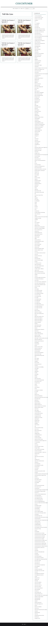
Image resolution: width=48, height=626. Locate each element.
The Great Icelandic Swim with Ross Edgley (41, 502)
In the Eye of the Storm (38, 255)
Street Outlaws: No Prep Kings (39, 449)
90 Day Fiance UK (37, 27)
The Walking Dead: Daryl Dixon (39, 573)
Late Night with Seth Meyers (39, 278)
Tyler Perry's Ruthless (38, 582)
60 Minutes (36, 20)
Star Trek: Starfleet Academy (39, 446)
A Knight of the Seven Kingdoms (40, 40)
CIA (35, 137)
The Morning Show (38, 518)
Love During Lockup (38, 296)
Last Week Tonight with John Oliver (40, 277)
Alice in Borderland (37, 49)
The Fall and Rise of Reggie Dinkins (40, 491)
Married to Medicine (38, 322)
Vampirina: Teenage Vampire (39, 596)
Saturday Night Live (38, 411)
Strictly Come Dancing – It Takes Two (40, 452)
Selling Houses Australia (38, 417)
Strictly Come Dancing (38, 450)
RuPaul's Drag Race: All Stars (39, 407)
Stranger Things (37, 447)
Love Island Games (37, 300)
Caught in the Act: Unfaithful (39, 125)
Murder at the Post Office (39, 346)
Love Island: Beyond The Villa (39, 304)
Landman (36, 274)
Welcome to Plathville (38, 606)
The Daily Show (37, 488)
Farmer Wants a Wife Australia (39, 192)
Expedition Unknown (38, 183)
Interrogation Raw (37, 258)
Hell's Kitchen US (37, 235)
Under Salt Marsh (37, 589)
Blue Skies (36, 108)
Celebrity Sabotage (38, 128)
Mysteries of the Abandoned (39, 352)
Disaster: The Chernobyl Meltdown (40, 160)
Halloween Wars (37, 225)
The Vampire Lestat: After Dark (39, 570)
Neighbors (36, 361)
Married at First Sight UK (38, 319)
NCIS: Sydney (37, 359)
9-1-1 (35, 21)
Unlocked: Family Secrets (38, 593)
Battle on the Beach (38, 83)
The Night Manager (38, 524)
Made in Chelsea (37, 310)
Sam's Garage (37, 410)
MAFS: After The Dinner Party (39, 313)
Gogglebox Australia (38, 218)
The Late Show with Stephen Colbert (40, 512)
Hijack (36, 238)
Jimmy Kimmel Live (37, 267)
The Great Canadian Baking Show (40, 501)
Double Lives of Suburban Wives (40, 166)
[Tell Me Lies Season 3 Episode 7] (24, 29)
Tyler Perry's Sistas (38, 583)
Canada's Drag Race (38, 121)
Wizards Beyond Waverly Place (39, 615)
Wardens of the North (38, 602)
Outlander (36, 369)
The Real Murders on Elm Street (39, 547)
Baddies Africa (37, 79)
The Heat (36, 504)
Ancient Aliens (37, 63)
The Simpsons (37, 554)
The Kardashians (37, 508)
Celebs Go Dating (37, 131)
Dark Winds (36, 151)
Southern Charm (37, 436)
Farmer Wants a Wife (38, 190)
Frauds (36, 202)
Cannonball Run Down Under (39, 122)
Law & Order (37, 280)
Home (14, 8)
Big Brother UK (37, 101)
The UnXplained (37, 566)
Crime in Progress (37, 141)
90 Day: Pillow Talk (37, 33)
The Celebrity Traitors (38, 479)
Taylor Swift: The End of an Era (39, 460)
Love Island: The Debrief (38, 306)
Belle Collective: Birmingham (39, 92)
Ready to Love (37, 394)
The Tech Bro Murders (38, 556)
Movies (36, 345)
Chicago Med (37, 134)
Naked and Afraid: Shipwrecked (39, 355)
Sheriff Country (37, 420)
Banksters (36, 82)
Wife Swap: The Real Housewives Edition (41, 609)
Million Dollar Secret (38, 336)
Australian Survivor (38, 75)
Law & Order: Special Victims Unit (40, 283)
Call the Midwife (37, 118)
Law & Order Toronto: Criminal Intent (40, 281)
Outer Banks (36, 368)
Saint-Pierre (36, 408)
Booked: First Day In (38, 111)
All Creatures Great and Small (39, 53)
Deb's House (37, 157)
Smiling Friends (37, 433)
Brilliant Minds (37, 115)
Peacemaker (36, 374)
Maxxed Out (36, 330)
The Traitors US (37, 563)
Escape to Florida (37, 177)
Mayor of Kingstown (38, 332)
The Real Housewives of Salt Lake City (40, 544)
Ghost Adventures (37, 213)
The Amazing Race (37, 463)
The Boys (36, 476)
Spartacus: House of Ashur (39, 439)
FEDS (35, 196)
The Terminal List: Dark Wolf (39, 557)
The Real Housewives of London (40, 537)
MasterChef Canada (38, 326)
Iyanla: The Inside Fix (38, 264)
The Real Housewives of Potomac (40, 541)
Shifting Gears (37, 421)
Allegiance (36, 59)
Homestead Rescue (38, 239)
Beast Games (37, 88)
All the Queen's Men (38, 56)
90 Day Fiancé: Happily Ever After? (40, 30)
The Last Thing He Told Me (39, 511)
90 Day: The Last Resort (38, 34)
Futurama (36, 206)
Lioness (21, 8)
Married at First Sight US (38, 320)
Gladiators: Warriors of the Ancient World (41, 216)
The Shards (36, 553)
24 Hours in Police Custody (39, 17)
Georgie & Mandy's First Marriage (40, 212)
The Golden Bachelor (38, 495)
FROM (36, 203)
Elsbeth (36, 176)
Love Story (36, 309)
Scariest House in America (39, 413)
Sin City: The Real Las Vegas (39, 427)
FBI (35, 193)
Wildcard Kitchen (37, 612)
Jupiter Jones (37, 270)
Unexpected (37, 590)
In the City (36, 254)
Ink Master (36, 257)
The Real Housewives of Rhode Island (40, 543)
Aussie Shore (37, 72)
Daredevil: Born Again (38, 150)
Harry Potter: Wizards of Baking (40, 228)
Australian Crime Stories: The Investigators (41, 73)
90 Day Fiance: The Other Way (39, 31)
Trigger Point (37, 579)
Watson (36, 605)
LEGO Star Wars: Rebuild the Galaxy (40, 284)
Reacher (16, 8)
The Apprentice (37, 466)
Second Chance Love (38, 414)
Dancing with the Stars (38, 148)
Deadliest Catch (37, 153)
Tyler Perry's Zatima (38, 586)
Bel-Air (36, 89)
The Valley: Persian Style (38, 569)
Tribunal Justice (37, 577)
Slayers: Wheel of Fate (38, 430)
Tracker (36, 576)
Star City (36, 443)
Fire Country (37, 199)
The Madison (37, 514)
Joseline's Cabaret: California (39, 268)
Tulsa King (36, 580)
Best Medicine (37, 98)
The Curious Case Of (38, 486)
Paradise (36, 372)
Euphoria (36, 179)
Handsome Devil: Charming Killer (40, 226)
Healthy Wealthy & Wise (38, 232)
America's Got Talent (38, 60)
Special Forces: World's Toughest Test (40, 440)
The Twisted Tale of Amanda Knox (40, 564)
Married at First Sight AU (38, 317)
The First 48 (36, 492)
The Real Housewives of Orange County (41, 540)
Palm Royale (36, 371)
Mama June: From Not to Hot (39, 316)
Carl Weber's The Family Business (40, 124)
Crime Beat (36, 140)
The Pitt (36, 530)
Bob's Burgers (37, 109)
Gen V (36, 209)
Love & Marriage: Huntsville (39, 293)
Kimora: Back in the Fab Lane (39, 271)
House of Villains (37, 245)
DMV (35, 161)
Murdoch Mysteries (38, 349)
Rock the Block (37, 401)
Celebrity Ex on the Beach (39, 127)
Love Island (36, 297)
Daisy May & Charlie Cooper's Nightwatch (41, 147)
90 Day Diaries (37, 24)
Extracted (36, 186)
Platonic (36, 375)
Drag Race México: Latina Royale (40, 170)
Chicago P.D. (37, 135)
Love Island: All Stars (38, 303)
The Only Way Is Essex (38, 525)
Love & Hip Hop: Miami (38, 291)
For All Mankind (37, 200)
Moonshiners (37, 342)
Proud (36, 388)
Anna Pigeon (37, 66)
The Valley (36, 567)
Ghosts (36, 215)
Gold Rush (36, 219)
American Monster (37, 62)
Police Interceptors (38, 378)
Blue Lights (36, 105)
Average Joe (37, 76)
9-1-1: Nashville (37, 23)
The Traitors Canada (38, 560)
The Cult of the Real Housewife (39, 485)
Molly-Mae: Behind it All (38, 339)
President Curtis (37, 382)
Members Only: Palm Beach (39, 333)
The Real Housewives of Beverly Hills (40, 534)
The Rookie (36, 550)
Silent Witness (37, 424)
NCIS (35, 356)
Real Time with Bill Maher (38, 395)
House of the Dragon (38, 244)
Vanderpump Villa (37, 599)
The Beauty (36, 469)
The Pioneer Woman (38, 528)
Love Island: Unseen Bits (38, 307)
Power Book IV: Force (38, 381)
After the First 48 (37, 44)
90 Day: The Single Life (38, 37)
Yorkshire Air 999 (37, 618)
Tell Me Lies (36, 462)
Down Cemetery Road (38, 167)
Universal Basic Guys (38, 592)
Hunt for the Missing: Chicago (39, 248)
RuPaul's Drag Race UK (38, 404)
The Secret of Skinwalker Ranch (39, 551)
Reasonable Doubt (37, 398)
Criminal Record (37, 144)
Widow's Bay (37, 608)
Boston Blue (36, 112)
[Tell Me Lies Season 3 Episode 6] (8, 52)
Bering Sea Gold (37, 96)
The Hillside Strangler (38, 505)
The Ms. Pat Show (37, 521)
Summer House (37, 453)
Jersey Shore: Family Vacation (39, 265)
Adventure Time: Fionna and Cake (40, 43)
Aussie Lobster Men (38, 70)
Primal (36, 384)
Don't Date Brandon (38, 164)
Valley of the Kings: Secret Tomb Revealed (41, 595)
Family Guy (36, 189)
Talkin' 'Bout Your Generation (39, 456)
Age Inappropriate (37, 46)
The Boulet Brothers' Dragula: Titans (40, 475)
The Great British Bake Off (39, 499)
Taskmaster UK (37, 459)
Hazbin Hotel (37, 231)
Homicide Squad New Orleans (39, 241)
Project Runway (37, 387)
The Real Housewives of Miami (39, 538)
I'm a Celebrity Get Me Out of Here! (40, 252)
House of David (37, 242)
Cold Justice (36, 138)
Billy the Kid (36, 102)
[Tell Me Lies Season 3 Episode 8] (8, 29)
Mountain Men (37, 343)
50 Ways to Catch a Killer (38, 18)
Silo (19, 8)
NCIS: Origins (37, 358)
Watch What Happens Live (39, 603)
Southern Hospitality (38, 437)
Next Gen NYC (37, 362)
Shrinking (36, 423)
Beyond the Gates (37, 99)
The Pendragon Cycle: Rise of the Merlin (41, 527)
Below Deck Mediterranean (39, 95)
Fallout (36, 187)
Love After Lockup (37, 294)
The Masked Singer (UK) (38, 515)
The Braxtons (37, 478)
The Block (36, 472)
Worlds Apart (37, 616)
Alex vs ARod (37, 47)
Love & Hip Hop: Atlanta (38, 290)
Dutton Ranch (37, 174)
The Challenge (37, 482)
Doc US (36, 163)
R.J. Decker (36, 391)
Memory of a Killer (37, 335)
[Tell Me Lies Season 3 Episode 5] (24, 52)
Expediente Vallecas (38, 180)
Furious (36, 205)
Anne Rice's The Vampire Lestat (39, 69)
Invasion (36, 261)
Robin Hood (36, 400)
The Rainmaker (37, 531)
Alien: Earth (36, 50)
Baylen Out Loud (37, 85)
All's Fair (36, 57)
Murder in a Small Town (38, 348)
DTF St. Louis (37, 173)
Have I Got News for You (38, 229)
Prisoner (36, 385)
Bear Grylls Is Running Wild (39, 86)
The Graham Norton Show (39, 498)
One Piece (36, 365)
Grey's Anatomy (37, 222)
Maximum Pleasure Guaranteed (39, 329)
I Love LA (36, 251)
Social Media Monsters (38, 434)
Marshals (36, 323)
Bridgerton (36, 114)
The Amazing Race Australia (39, 465)
